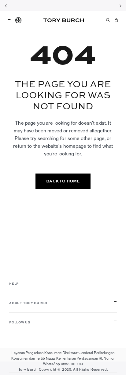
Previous (6, 5)
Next (120, 5)
